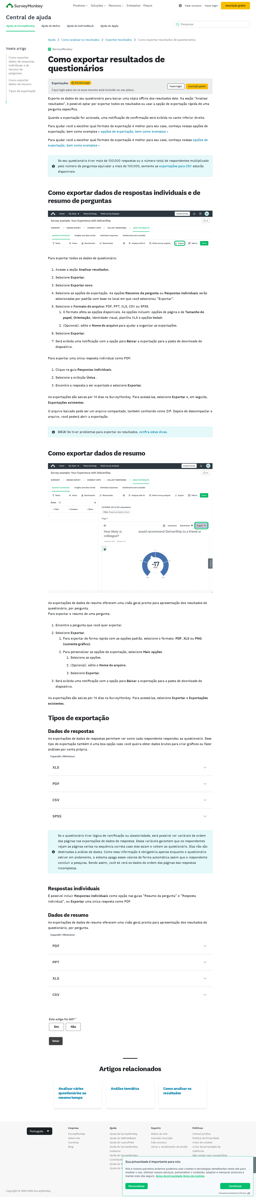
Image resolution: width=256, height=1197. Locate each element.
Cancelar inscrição (162, 1138)
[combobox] (39, 1131)
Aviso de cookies (194, 1176)
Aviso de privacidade (169, 1176)
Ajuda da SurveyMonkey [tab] (20, 26)
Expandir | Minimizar (62, 756)
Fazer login (211, 5)
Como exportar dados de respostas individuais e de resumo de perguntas (21, 65)
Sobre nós (74, 1138)
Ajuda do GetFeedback (123, 1138)
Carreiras (73, 1142)
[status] (130, 86)
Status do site (159, 1133)
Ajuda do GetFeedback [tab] (80, 26)
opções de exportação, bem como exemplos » (134, 131)
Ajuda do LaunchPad (122, 1142)
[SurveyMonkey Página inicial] (24, 6)
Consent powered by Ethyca (232, 1193)
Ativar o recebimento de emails (169, 1146)
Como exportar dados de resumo (20, 82)
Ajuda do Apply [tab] (109, 26)
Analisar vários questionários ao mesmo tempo (72, 1093)
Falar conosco (193, 5)
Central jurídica (201, 1133)
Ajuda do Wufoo (119, 1164)
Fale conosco (159, 1142)
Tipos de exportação (22, 91)
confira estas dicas (153, 432)
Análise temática (125, 1088)
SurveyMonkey (76, 1133)
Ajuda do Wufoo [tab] (50, 26)
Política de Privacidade (205, 1138)
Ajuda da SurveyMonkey (124, 1133)
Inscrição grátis (235, 5)
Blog (70, 1146)
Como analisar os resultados (80, 40)
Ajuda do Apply (119, 1168)
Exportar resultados (119, 40)
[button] (130, 767)
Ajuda (51, 40)
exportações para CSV (175, 166)
